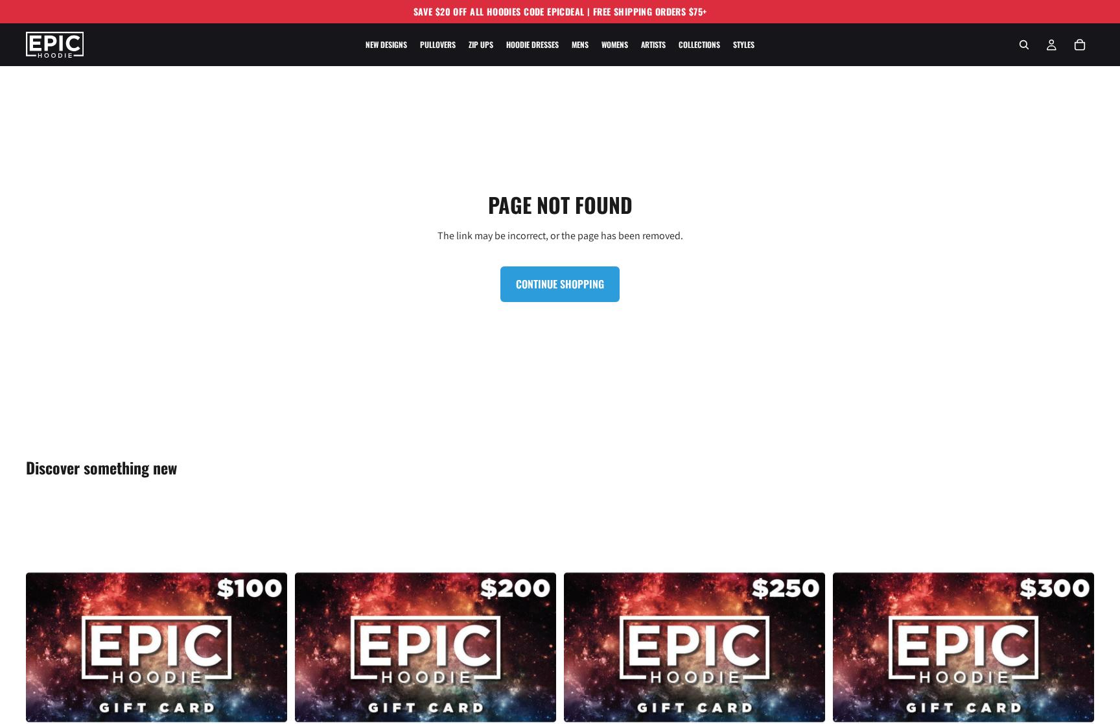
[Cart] (1080, 44)
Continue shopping (560, 284)
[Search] (1024, 44)
